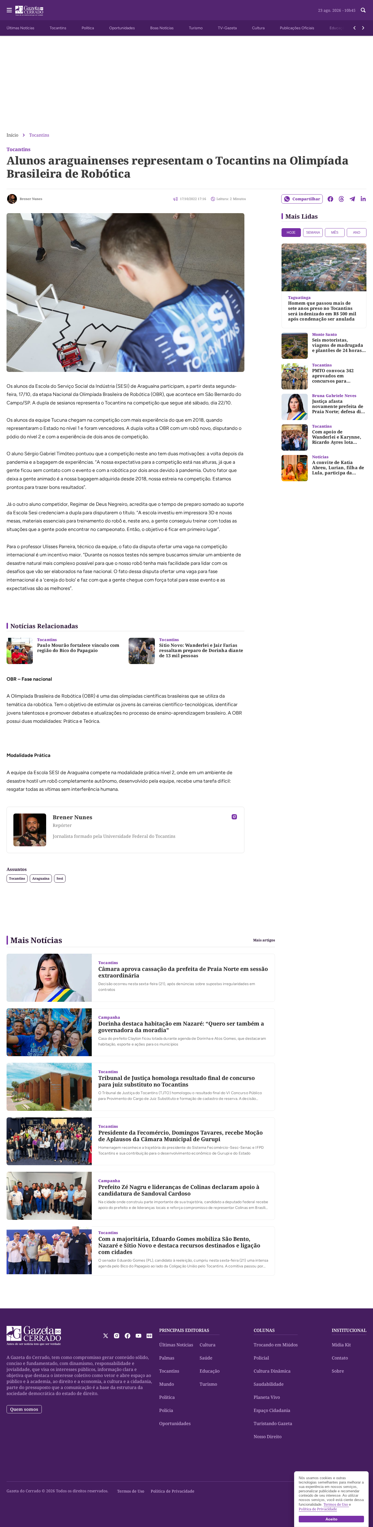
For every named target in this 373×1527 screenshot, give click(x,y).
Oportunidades (122, 28)
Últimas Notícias (20, 28)
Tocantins (58, 28)
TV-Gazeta (227, 28)
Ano (356, 232)
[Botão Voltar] (354, 28)
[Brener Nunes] (12, 198)
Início (12, 135)
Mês (334, 232)
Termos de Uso (130, 1491)
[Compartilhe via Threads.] (341, 199)
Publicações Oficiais (297, 28)
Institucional (349, 1330)
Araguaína (40, 878)
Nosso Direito (268, 1437)
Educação (338, 28)
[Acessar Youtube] (138, 1335)
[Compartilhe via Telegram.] (352, 199)
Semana (313, 232)
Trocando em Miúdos (276, 1345)
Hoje (291, 232)
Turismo (196, 28)
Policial (261, 1358)
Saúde (206, 1358)
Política (88, 28)
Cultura (258, 28)
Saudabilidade (269, 1384)
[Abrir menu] (9, 10)
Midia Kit (341, 1345)
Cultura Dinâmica (272, 1371)
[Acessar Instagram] (234, 817)
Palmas (166, 1358)
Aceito (331, 1519)
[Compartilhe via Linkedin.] (363, 199)
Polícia (166, 1410)
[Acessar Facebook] (127, 1335)
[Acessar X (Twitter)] (105, 1335)
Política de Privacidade (172, 1491)
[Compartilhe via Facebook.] (330, 199)
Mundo (166, 1384)
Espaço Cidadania (272, 1410)
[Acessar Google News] (149, 1335)
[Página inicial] (34, 1336)
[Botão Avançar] (363, 28)
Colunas (264, 1330)
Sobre (338, 1371)
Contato (340, 1358)
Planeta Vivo (267, 1397)
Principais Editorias (184, 1330)
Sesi (60, 878)
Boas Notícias (162, 28)
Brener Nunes (31, 198)
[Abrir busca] (363, 10)
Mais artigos (264, 940)
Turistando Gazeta (273, 1423)
